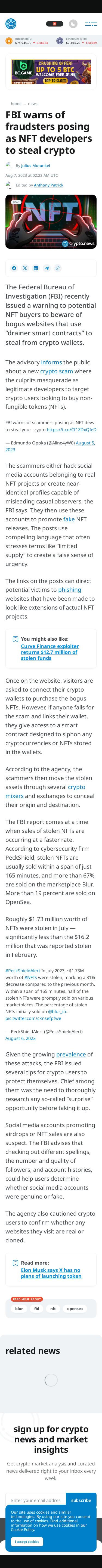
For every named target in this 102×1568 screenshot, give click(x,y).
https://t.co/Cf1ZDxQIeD (72, 430)
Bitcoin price (26, 41)
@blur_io (57, 1011)
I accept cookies (27, 1541)
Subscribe (81, 1500)
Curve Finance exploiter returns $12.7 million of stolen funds (50, 652)
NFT (53, 1308)
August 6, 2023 (20, 1038)
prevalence (71, 1054)
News (33, 103)
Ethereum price (76, 41)
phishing (69, 589)
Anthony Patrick (48, 185)
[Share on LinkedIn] (36, 268)
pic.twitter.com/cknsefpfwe (33, 1018)
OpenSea (75, 1308)
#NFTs (30, 977)
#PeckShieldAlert (22, 971)
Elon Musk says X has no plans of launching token (51, 1273)
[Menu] (91, 24)
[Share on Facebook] (14, 268)
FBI (36, 1308)
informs (51, 362)
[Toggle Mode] (73, 23)
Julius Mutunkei (35, 165)
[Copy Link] (58, 268)
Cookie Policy (22, 1529)
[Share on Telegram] (47, 268)
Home (16, 103)
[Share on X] (25, 268)
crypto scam (56, 371)
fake (69, 519)
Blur (19, 1308)
